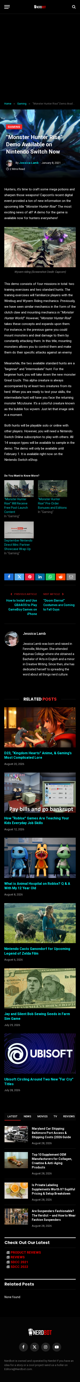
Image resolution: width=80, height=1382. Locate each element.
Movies (42, 1116)
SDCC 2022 (19, 1267)
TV (55, 1116)
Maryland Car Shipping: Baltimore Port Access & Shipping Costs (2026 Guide (51, 1133)
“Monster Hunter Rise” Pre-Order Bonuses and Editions (52, 503)
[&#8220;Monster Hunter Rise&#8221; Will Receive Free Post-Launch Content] (19, 488)
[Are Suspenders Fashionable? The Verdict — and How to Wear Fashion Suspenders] (16, 1216)
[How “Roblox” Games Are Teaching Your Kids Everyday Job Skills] (40, 793)
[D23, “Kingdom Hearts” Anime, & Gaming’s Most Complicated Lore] (40, 727)
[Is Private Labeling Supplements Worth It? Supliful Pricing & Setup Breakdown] (16, 1190)
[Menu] (7, 7)
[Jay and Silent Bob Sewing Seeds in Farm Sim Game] (40, 988)
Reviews (69, 1116)
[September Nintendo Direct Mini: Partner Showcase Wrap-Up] (19, 529)
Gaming (14, 127)
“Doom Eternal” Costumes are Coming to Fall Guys (59, 605)
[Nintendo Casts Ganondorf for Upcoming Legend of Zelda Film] (40, 923)
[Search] (73, 7)
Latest (12, 1116)
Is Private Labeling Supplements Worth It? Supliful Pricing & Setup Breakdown (53, 1189)
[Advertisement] (40, 58)
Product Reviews (26, 1252)
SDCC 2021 (19, 1262)
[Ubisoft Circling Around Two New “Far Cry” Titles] (40, 1053)
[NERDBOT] (40, 7)
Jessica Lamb (29, 162)
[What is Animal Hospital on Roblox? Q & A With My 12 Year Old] (40, 858)
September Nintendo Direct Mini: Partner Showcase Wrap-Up (18, 545)
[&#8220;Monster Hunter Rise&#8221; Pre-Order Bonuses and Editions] (52, 488)
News (27, 1116)
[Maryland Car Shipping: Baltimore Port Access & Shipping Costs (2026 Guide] (16, 1134)
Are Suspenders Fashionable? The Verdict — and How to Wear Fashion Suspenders (54, 1215)
